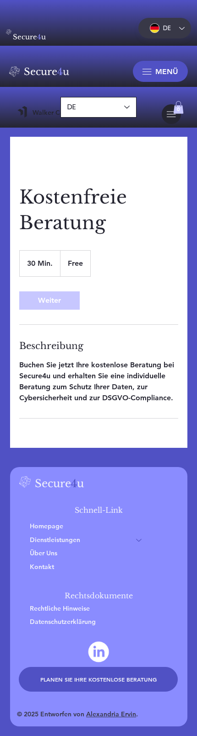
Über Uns (43, 553)
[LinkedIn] (98, 652)
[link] (49, 300)
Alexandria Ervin (111, 714)
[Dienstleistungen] (139, 540)
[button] (178, 107)
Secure (46, 71)
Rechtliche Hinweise (60, 608)
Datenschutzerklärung (63, 622)
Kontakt (42, 567)
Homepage (46, 526)
